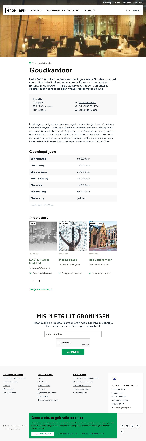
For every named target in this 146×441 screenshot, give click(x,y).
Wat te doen (45, 374)
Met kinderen (43, 396)
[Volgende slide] (39, 281)
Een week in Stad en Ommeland (85, 378)
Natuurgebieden (9, 393)
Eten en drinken (44, 385)
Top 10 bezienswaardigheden (14, 378)
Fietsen (41, 378)
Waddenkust (8, 389)
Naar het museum (80, 393)
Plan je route (39, 109)
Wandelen (42, 382)
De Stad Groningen (10, 382)
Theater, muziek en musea (48, 400)
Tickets (116, 3)
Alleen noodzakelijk (67, 434)
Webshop (107, 3)
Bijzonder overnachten (47, 393)
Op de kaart (138, 3)
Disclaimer (15, 426)
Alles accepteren (43, 434)
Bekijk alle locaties (40, 289)
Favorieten (126, 3)
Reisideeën (79, 374)
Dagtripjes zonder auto (82, 385)
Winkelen (42, 389)
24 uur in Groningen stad (82, 382)
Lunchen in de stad (80, 389)
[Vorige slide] (33, 281)
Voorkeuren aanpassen (93, 434)
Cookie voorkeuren (12, 429)
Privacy (24, 426)
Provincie (6, 385)
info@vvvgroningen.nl (122, 408)
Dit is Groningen (13, 374)
